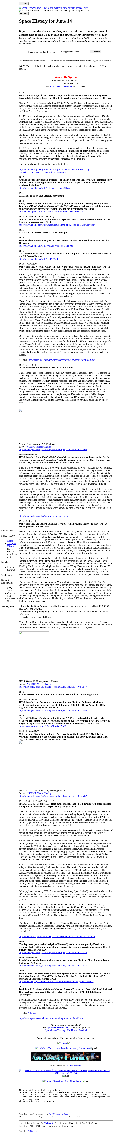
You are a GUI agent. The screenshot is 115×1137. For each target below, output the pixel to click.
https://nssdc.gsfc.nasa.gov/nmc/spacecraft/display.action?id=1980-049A (53, 710)
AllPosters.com (74, 1065)
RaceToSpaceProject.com (61, 86)
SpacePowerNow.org (57, 1027)
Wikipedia (32, 1013)
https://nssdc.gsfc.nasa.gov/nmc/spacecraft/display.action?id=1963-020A (61, 360)
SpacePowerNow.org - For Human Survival (66, 1030)
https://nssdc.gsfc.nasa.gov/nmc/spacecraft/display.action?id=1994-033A (53, 965)
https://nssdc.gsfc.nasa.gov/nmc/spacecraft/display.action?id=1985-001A (53, 952)
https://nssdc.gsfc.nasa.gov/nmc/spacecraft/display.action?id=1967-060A (53, 449)
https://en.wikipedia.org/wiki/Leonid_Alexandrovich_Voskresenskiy (51, 211)
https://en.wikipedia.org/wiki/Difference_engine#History (45, 188)
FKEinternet (33, 1131)
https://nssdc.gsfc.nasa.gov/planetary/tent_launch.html (44, 516)
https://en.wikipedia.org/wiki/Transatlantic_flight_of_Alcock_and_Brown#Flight (57, 224)
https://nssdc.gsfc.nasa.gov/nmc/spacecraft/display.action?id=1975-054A (53, 686)
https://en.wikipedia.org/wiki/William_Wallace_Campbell (46, 245)
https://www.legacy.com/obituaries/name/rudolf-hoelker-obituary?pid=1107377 (56, 981)
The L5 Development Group (59, 1114)
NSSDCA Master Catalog (39, 446)
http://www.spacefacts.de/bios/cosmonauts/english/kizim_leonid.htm (51, 1018)
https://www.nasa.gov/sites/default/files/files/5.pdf (42, 726)
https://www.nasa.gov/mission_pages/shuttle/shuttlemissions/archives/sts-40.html (57, 936)
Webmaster (49, 1123)
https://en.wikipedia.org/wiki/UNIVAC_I (38, 259)
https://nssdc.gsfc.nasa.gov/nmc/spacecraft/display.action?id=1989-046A (53, 796)
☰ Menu (23, 4)
